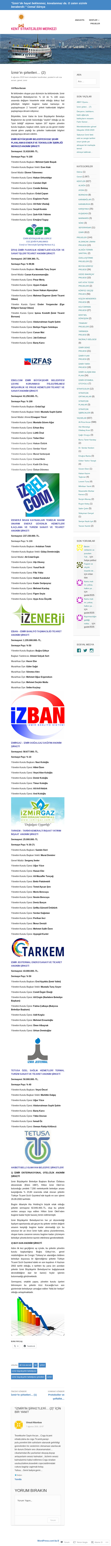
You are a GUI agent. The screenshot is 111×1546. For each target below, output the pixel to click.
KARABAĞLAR (85, 199)
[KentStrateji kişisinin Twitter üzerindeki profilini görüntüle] (85, 650)
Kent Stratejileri (31, 77)
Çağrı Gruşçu (84, 435)
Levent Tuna (84, 481)
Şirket (42, 1365)
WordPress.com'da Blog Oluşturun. (55, 1541)
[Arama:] (87, 81)
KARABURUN (84, 204)
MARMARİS (84, 218)
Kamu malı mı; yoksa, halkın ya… (89, 584)
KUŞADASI (83, 213)
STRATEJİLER (83, 389)
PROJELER (95, 24)
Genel (19, 80)
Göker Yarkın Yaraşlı (87, 461)
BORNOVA (83, 195)
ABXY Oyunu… (83, 102)
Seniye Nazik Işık (86, 521)
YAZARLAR (81, 418)
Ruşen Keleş (84, 504)
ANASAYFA (79, 20)
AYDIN (81, 190)
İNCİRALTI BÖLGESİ (87, 339)
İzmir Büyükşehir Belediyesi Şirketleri (28, 1377)
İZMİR (25, 80)
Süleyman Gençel (86, 513)
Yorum (53, 1520)
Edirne (79, 172)
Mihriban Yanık (85, 486)
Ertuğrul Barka (85, 456)
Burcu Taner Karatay (87, 440)
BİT (36, 1365)
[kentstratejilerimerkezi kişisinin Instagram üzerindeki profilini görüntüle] (92, 650)
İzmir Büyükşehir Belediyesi (24, 1371)
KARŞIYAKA (84, 209)
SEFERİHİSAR (85, 227)
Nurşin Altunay (85, 499)
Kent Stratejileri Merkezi (33, 29)
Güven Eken (84, 469)
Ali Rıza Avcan (25, 1365)
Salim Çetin (83, 508)
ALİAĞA (82, 185)
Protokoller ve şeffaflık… (56, 1395)
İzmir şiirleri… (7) (84, 107)
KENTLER (93, 20)
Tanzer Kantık (84, 526)
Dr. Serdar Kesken (86, 448)
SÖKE (81, 223)
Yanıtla (18, 1479)
